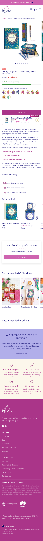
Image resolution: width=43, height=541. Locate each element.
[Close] (39, 237)
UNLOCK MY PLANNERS (21, 298)
